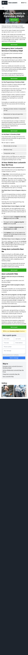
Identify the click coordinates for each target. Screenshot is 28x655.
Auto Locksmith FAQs (8, 376)
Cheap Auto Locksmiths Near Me (11, 374)
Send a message (14, 358)
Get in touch (14, 20)
